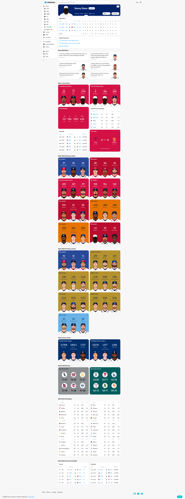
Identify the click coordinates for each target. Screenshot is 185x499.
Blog (47, 54)
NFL (48, 24)
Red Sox (95, 411)
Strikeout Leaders (96, 252)
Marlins (63, 411)
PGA (48, 27)
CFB (48, 9)
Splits (90, 13)
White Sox (95, 114)
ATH (80, 143)
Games (86, 13)
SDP (80, 137)
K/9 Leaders (62, 294)
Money (48, 29)
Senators (91, 8)
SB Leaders (94, 224)
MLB (48, 11)
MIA (80, 482)
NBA (48, 19)
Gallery (47, 47)
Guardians (95, 117)
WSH (80, 476)
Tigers (94, 124)
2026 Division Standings (97, 108)
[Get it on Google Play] (138, 494)
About (47, 51)
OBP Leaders (94, 201)
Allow (179, 497)
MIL (111, 473)
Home (43, 492)
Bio (93, 13)
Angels (95, 451)
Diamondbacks (65, 448)
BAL (75, 27)
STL (101, 479)
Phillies (63, 408)
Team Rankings (63, 108)
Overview (77, 13)
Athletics (95, 455)
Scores (47, 32)
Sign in (137, 2)
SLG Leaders (62, 224)
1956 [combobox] (104, 13)
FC (47, 16)
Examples (48, 41)
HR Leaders (62, 159)
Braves (63, 405)
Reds (62, 436)
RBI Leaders (94, 159)
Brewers (63, 423)
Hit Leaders (94, 180)
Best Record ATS (64, 369)
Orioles (95, 418)
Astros (94, 442)
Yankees (95, 408)
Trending (53, 492)
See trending (64, 46)
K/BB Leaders (94, 294)
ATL (70, 479)
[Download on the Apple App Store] (135, 494)
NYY (80, 479)
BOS (75, 24)
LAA (70, 482)
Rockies (63, 455)
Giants (63, 451)
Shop (47, 56)
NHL (48, 22)
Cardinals (63, 430)
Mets (62, 418)
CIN (70, 476)
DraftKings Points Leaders (98, 341)
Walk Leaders (62, 315)
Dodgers (63, 442)
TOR (70, 470)
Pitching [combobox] (114, 13)
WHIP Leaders (94, 273)
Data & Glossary (50, 44)
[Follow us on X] (142, 494)
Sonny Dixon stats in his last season (70, 43)
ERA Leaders (62, 273)
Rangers (95, 445)
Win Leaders (62, 252)
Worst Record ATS (96, 369)
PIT (80, 473)
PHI (80, 470)
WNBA (48, 14)
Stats (81, 13)
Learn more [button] (31, 497)
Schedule (61, 131)
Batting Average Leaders (66, 180)
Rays (94, 405)
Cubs (62, 426)
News (47, 34)
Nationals (63, 415)
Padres (114, 142)
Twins (95, 142)
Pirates (63, 433)
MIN (70, 137)
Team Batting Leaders (65, 86)
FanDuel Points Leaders (65, 341)
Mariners (95, 448)
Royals (94, 127)
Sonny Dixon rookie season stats (69, 40)
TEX (111, 482)
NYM (70, 473)
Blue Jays (95, 415)
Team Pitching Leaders (97, 86)
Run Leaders (62, 201)
